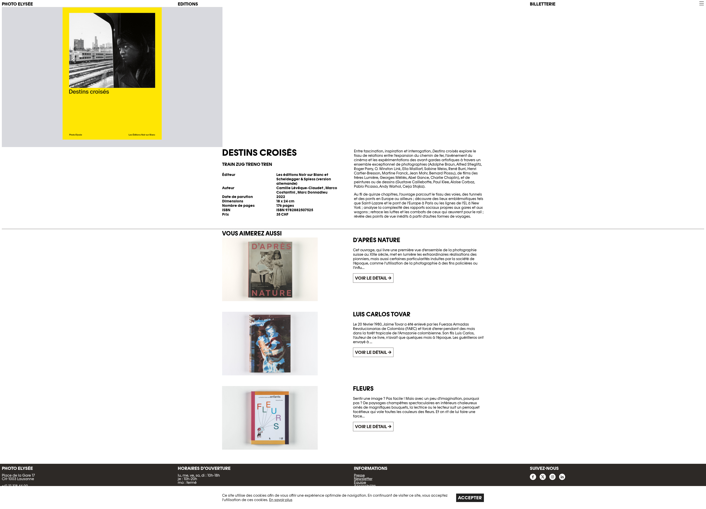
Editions (188, 4)
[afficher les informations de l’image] (353, 73)
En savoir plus (280, 500)
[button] (701, 3)
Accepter (470, 497)
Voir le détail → (373, 278)
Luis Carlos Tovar (381, 314)
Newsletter (363, 479)
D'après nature (376, 239)
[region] (353, 497)
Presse (359, 475)
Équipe (360, 482)
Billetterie (542, 4)
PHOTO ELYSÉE (17, 4)
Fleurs (363, 388)
